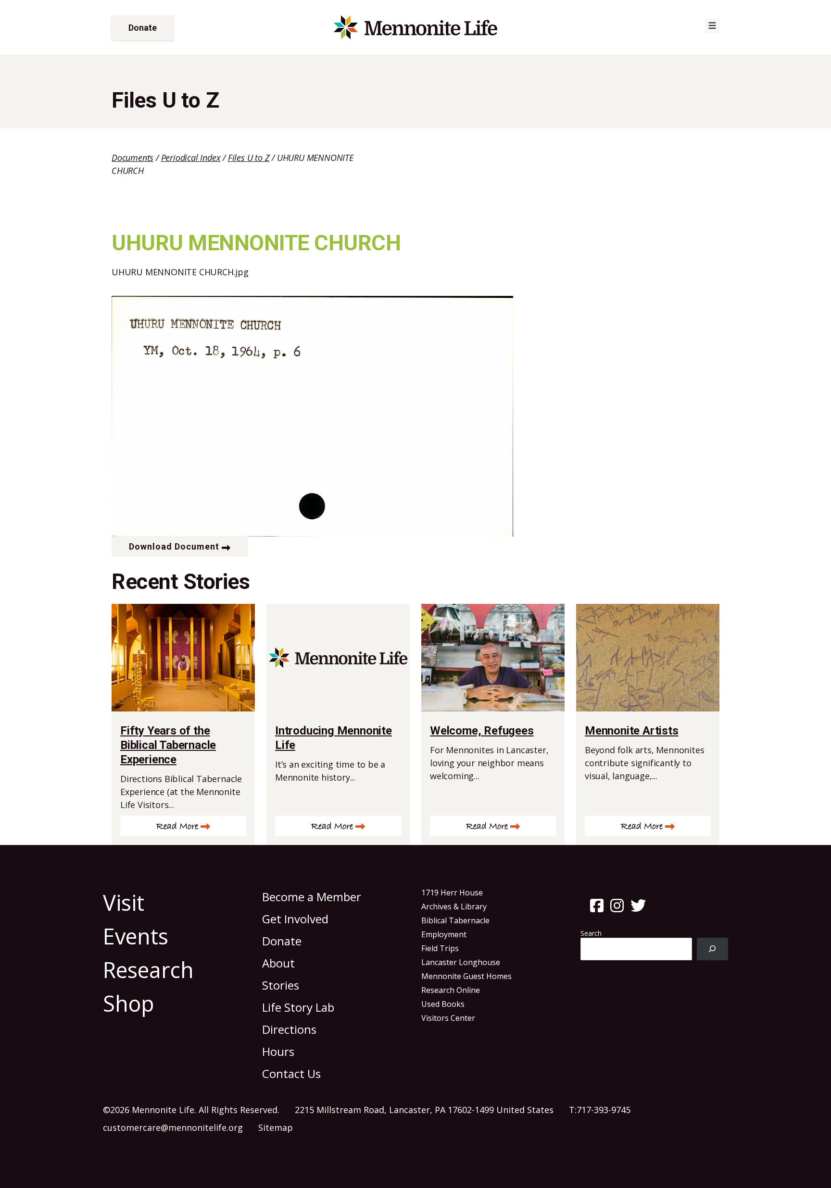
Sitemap (275, 1127)
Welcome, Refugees (482, 730)
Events (135, 936)
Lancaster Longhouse (460, 962)
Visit (123, 902)
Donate (142, 28)
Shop (128, 1003)
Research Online (450, 990)
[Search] (712, 949)
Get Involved (295, 919)
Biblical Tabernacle (455, 920)
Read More (177, 827)
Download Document (174, 546)
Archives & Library (454, 906)
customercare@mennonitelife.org (173, 1127)
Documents (132, 157)
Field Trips (440, 948)
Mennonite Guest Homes (466, 976)
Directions (289, 1029)
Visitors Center (448, 1018)
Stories (280, 985)
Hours (278, 1051)
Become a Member (311, 897)
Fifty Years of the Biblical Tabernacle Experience (168, 745)
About (278, 963)
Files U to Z (249, 157)
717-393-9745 (603, 1109)
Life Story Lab (298, 1007)
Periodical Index (191, 157)
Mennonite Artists (632, 730)
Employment (443, 934)
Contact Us (291, 1073)
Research (148, 969)
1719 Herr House (452, 892)
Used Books (443, 1004)
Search (591, 933)
